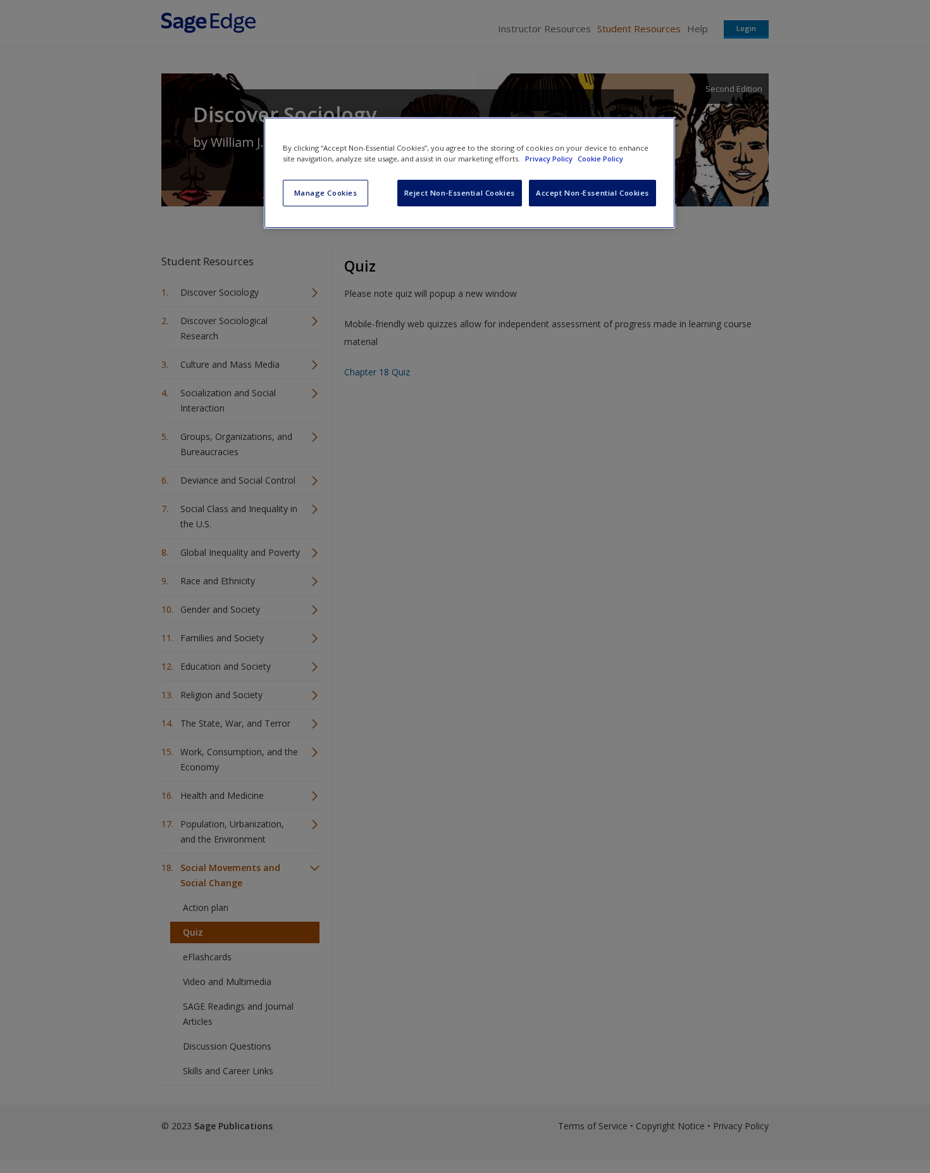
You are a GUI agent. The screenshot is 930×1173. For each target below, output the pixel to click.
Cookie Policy (600, 158)
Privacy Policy (549, 158)
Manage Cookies (325, 193)
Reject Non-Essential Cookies (459, 193)
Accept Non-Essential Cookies (592, 193)
